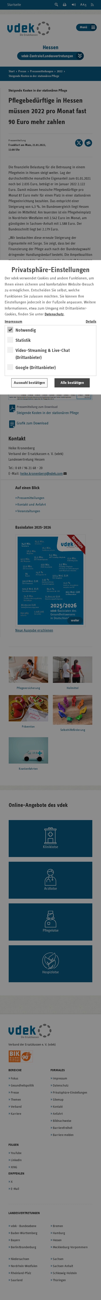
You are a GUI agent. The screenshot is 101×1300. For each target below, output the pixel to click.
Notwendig (26, 330)
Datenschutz (54, 314)
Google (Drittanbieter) (36, 367)
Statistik (23, 340)
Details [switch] (91, 322)
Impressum (13, 322)
